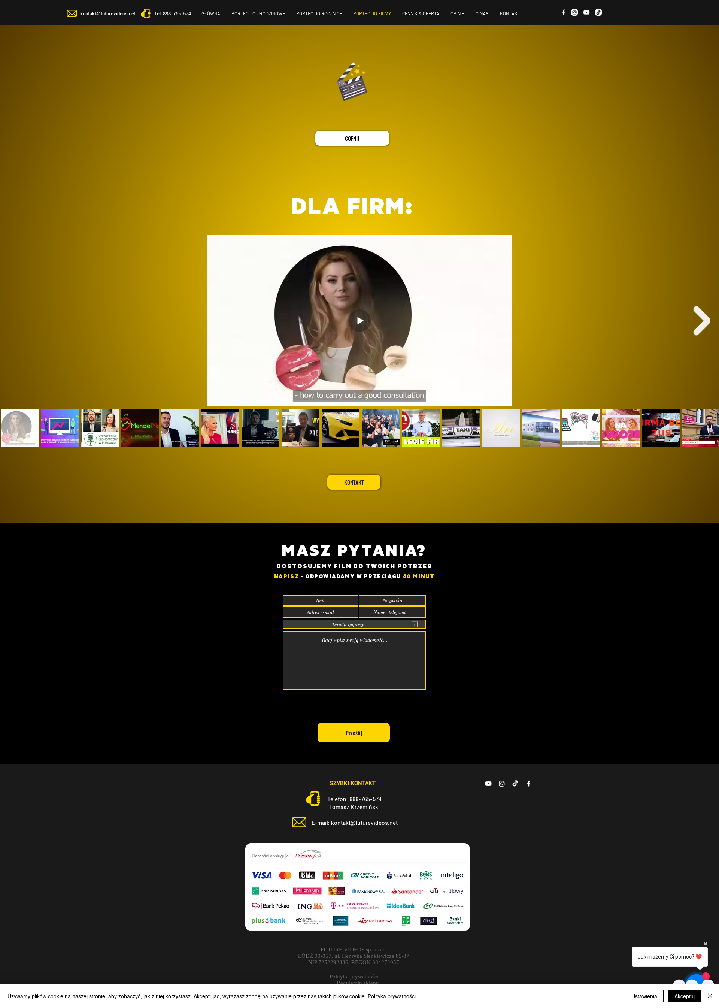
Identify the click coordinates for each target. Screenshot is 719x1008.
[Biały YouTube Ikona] (586, 12)
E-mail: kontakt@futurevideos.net (355, 823)
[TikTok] (515, 783)
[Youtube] (488, 783)
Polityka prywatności (392, 996)
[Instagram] (502, 783)
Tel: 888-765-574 (172, 13)
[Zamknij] (710, 996)
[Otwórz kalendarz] (415, 624)
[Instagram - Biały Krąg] (574, 12)
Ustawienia (644, 996)
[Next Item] (701, 320)
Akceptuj (684, 996)
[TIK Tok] (598, 12)
